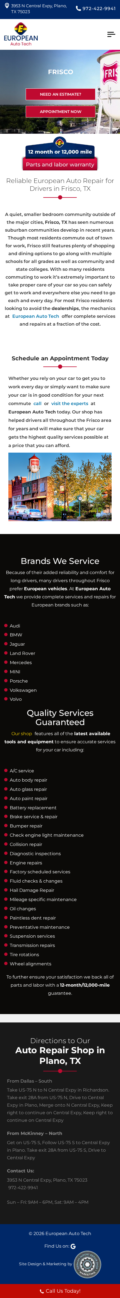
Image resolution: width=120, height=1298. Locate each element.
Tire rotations (24, 954)
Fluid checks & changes (36, 881)
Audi (15, 626)
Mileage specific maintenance (43, 899)
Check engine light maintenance (47, 835)
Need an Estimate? (60, 94)
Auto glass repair (28, 789)
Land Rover (22, 653)
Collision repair (26, 844)
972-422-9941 (99, 8)
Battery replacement (33, 807)
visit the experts (69, 403)
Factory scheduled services (40, 871)
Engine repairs (26, 863)
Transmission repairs (32, 945)
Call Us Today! (63, 1291)
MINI (15, 671)
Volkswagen (23, 690)
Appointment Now (60, 111)
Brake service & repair (33, 816)
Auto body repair (28, 780)
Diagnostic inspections (35, 853)
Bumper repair (26, 826)
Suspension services (32, 936)
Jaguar (17, 644)
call (37, 403)
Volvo (16, 699)
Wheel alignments (30, 964)
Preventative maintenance (40, 927)
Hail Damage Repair (32, 890)
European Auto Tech (35, 316)
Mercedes (21, 662)
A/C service (22, 770)
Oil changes (23, 908)
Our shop (21, 733)
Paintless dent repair (33, 918)
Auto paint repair (28, 798)
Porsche (19, 681)
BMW (16, 635)
